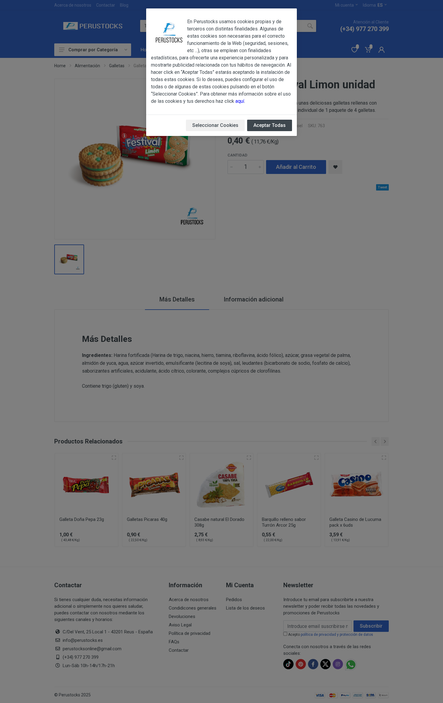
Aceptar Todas (269, 125)
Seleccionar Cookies (215, 125)
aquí (239, 101)
